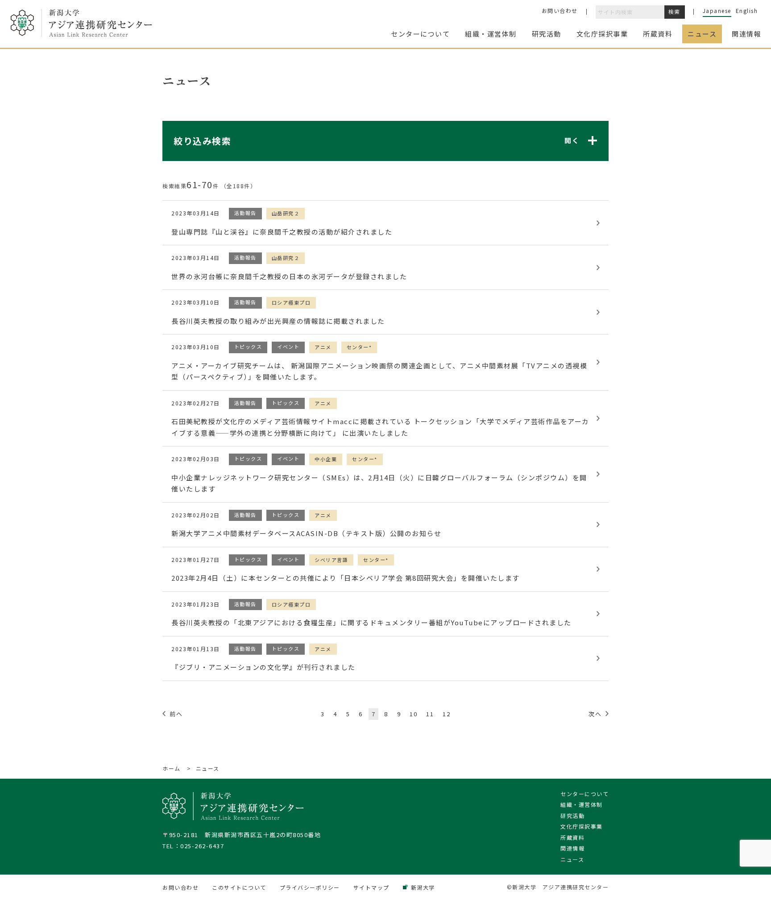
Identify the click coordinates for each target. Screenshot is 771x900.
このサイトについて (239, 887)
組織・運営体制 (581, 804)
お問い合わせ (560, 10)
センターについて (584, 793)
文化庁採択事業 (581, 826)
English (747, 10)
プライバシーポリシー (310, 887)
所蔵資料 (572, 837)
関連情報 (572, 848)
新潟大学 (423, 887)
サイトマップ (371, 887)
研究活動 (572, 815)
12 (446, 714)
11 (430, 714)
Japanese (717, 10)
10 (413, 714)
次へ (595, 714)
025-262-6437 (202, 846)
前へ (176, 714)
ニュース (572, 859)
